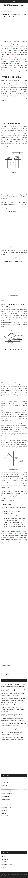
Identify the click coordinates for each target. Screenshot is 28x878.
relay (15, 41)
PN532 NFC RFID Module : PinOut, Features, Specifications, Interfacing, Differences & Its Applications (12, 709)
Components (4, 791)
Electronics (9, 664)
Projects (3, 816)
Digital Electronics (6, 793)
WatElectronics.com (14, 5)
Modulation (4, 810)
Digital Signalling (5, 796)
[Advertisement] (14, 228)
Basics (3, 785)
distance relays (14, 54)
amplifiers (3, 46)
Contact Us (23, 874)
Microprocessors (5, 807)
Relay (8, 665)
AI (2, 779)
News (2, 813)
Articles (3, 782)
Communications (5, 788)
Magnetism (4, 804)
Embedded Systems (6, 802)
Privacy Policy (4, 875)
